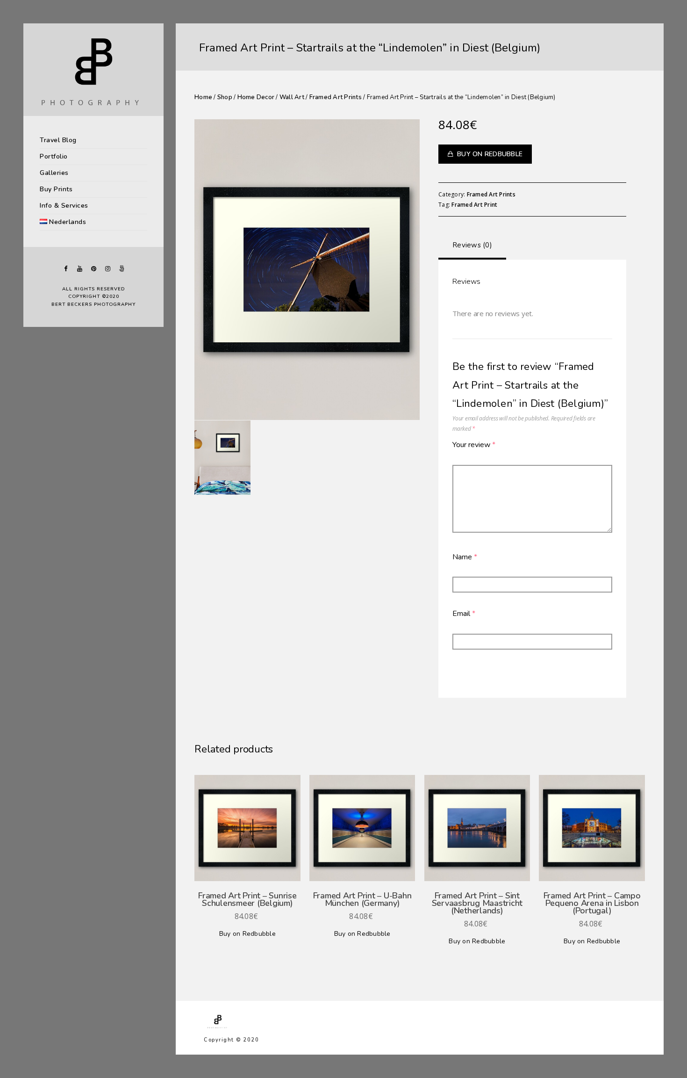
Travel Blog (58, 140)
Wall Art (291, 97)
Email (463, 613)
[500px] (121, 269)
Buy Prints (56, 189)
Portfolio (54, 156)
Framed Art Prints (335, 97)
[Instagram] (107, 269)
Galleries (54, 172)
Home (203, 97)
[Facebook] (65, 269)
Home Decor (256, 97)
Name (464, 557)
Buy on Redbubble (489, 154)
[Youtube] (79, 269)
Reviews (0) (472, 245)
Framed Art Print (474, 205)
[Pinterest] (93, 269)
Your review (473, 445)
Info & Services (64, 205)
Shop (224, 97)
